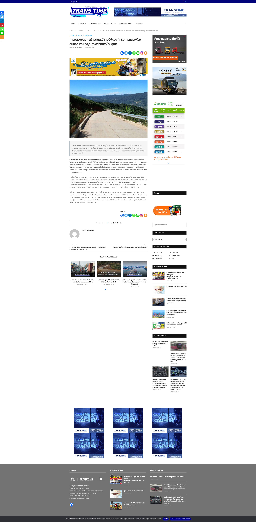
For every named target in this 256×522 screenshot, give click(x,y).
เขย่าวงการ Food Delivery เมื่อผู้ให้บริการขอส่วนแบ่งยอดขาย (176, 324)
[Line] (138, 53)
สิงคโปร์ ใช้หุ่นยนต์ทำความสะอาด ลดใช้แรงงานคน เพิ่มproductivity (176, 300)
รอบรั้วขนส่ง (88, 35)
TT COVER (81, 24)
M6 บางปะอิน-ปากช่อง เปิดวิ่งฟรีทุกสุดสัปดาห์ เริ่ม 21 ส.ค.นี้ (160, 344)
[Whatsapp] (134, 53)
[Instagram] (141, 53)
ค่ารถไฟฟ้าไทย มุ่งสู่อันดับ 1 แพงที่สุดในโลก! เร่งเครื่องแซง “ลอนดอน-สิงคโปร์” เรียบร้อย (175, 275)
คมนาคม (80, 35)
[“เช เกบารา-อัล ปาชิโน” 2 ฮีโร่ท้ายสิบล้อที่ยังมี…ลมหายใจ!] (116, 506)
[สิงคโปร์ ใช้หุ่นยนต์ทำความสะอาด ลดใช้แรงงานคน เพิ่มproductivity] (158, 302)
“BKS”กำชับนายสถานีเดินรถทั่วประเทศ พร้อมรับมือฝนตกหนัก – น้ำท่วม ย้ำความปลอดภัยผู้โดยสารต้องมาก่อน (178, 358)
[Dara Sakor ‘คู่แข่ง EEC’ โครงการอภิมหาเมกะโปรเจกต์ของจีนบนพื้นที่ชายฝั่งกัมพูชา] (158, 314)
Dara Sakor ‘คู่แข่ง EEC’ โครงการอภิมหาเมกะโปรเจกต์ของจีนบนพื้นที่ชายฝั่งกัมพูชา (176, 313)
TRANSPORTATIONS (125, 24)
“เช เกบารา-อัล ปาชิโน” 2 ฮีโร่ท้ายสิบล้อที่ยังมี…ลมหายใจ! (134, 504)
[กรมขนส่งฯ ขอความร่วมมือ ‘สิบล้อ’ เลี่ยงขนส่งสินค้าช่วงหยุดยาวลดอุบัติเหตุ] (83, 269)
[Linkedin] (130, 53)
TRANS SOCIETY (109, 24)
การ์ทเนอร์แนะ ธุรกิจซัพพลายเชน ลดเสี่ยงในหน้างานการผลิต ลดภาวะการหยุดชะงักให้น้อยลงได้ (134, 282)
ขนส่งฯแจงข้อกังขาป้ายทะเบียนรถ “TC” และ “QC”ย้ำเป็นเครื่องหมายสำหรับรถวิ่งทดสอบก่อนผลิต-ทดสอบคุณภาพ (159, 384)
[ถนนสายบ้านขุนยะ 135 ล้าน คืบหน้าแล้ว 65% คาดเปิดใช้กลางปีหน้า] (109, 269)
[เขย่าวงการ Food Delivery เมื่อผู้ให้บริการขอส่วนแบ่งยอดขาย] (158, 326)
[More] (145, 53)
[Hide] (1, 41)
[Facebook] (122, 53)
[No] (253, 519)
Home (73, 24)
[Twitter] (126, 53)
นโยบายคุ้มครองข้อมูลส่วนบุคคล (180, 519)
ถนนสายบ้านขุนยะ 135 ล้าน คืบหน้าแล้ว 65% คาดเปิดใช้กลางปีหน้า (108, 281)
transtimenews (78, 47)
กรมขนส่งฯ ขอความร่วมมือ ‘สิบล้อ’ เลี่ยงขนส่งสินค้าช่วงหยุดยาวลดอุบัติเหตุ (82, 281)
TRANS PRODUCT (94, 24)
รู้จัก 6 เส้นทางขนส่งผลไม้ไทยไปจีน (176, 287)
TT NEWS (139, 24)
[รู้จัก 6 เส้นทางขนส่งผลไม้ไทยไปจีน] (158, 290)
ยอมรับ (166, 519)
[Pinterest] (2, 25)
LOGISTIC (96, 31)
